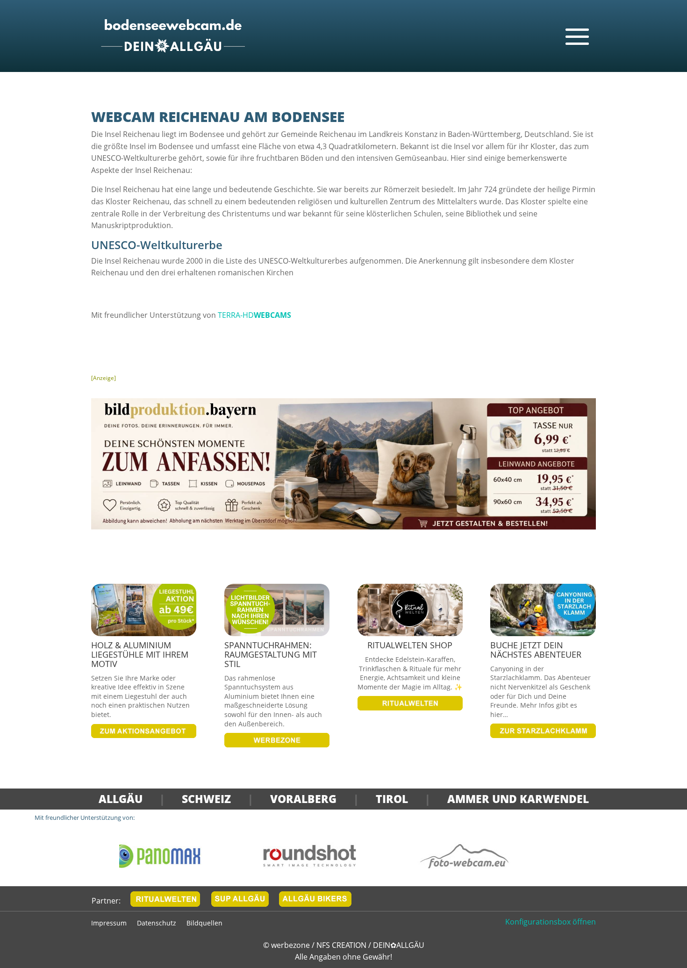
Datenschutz (156, 923)
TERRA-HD (254, 315)
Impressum (109, 923)
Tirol (392, 798)
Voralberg (303, 798)
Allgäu (121, 798)
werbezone (290, 945)
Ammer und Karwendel (518, 798)
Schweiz (206, 798)
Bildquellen (204, 923)
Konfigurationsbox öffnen (550, 922)
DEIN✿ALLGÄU (398, 945)
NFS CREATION (342, 945)
